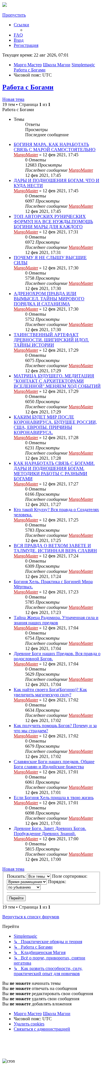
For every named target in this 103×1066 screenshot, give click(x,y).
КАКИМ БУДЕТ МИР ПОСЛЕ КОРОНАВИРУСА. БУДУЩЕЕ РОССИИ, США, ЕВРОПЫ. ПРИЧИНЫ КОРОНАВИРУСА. (55, 425)
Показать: (17, 876)
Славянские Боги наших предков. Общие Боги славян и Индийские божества (54, 764)
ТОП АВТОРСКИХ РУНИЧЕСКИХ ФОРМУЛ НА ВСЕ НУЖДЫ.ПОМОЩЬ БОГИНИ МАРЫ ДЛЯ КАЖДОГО (53, 221)
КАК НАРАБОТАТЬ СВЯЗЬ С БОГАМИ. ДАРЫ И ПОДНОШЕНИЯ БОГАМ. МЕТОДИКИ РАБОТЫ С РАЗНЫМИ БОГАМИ (54, 471)
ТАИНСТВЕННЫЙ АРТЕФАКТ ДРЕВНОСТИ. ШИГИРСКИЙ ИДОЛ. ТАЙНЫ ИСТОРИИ (51, 339)
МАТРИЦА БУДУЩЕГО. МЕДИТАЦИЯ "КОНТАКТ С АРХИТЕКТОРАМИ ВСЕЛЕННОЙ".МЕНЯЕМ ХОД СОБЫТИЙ (57, 381)
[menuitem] (18, 35)
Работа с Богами (28, 87)
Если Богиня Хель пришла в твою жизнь (54, 797)
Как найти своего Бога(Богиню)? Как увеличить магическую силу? (50, 692)
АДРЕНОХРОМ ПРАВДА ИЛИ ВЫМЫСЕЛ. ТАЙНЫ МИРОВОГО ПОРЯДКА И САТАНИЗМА (49, 298)
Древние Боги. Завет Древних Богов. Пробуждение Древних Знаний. (50, 831)
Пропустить (14, 15)
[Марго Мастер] (4, 5)
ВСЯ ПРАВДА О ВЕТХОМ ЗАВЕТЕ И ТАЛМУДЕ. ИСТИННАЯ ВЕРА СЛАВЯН (55, 548)
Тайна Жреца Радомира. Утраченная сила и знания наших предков (56, 620)
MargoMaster (26, 154)
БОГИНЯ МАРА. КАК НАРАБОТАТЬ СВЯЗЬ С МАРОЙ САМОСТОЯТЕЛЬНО (55, 147)
